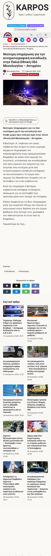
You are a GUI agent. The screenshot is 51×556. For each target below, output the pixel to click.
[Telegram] (22, 40)
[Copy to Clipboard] (7, 292)
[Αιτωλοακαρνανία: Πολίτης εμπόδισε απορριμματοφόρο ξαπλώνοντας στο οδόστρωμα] (13, 352)
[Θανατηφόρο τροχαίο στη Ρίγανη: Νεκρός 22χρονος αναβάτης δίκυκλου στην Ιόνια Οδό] (37, 390)
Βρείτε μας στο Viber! (36, 25)
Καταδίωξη (10, 271)
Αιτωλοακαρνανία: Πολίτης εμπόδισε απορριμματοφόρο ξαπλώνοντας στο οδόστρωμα (11, 366)
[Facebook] (35, 40)
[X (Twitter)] (16, 286)
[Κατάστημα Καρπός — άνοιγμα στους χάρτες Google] (25, 10)
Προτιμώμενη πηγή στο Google (26, 29)
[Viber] (41, 40)
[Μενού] (45, 35)
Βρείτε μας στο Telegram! (17, 25)
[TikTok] (16, 40)
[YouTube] (9, 40)
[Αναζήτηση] (31, 35)
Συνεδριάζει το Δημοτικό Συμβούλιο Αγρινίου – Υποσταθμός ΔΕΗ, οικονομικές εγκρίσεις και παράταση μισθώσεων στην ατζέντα (13, 485)
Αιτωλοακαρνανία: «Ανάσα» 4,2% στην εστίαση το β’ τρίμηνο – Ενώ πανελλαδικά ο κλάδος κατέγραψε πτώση (37, 367)
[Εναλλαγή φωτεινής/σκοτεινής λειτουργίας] (38, 35)
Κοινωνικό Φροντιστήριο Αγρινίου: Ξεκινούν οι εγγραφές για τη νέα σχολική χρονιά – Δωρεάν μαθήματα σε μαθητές (37, 327)
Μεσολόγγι (24, 271)
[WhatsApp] (26, 292)
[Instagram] (28, 40)
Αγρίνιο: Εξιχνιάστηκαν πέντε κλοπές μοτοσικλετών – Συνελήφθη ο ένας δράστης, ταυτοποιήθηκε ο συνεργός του (13, 443)
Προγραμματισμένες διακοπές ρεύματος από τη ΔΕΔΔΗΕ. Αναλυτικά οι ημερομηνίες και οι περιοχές (12, 405)
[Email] (7, 286)
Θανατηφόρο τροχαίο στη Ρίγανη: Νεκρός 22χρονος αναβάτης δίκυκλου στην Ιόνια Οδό (36, 404)
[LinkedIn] (16, 292)
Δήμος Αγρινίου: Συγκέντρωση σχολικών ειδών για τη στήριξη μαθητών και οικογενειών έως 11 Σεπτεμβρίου (36, 441)
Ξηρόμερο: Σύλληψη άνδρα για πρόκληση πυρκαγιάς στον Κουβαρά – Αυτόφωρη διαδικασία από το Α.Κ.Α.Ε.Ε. (13, 326)
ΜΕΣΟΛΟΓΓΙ (34, 74)
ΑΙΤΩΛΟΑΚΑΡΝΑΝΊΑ (20, 74)
